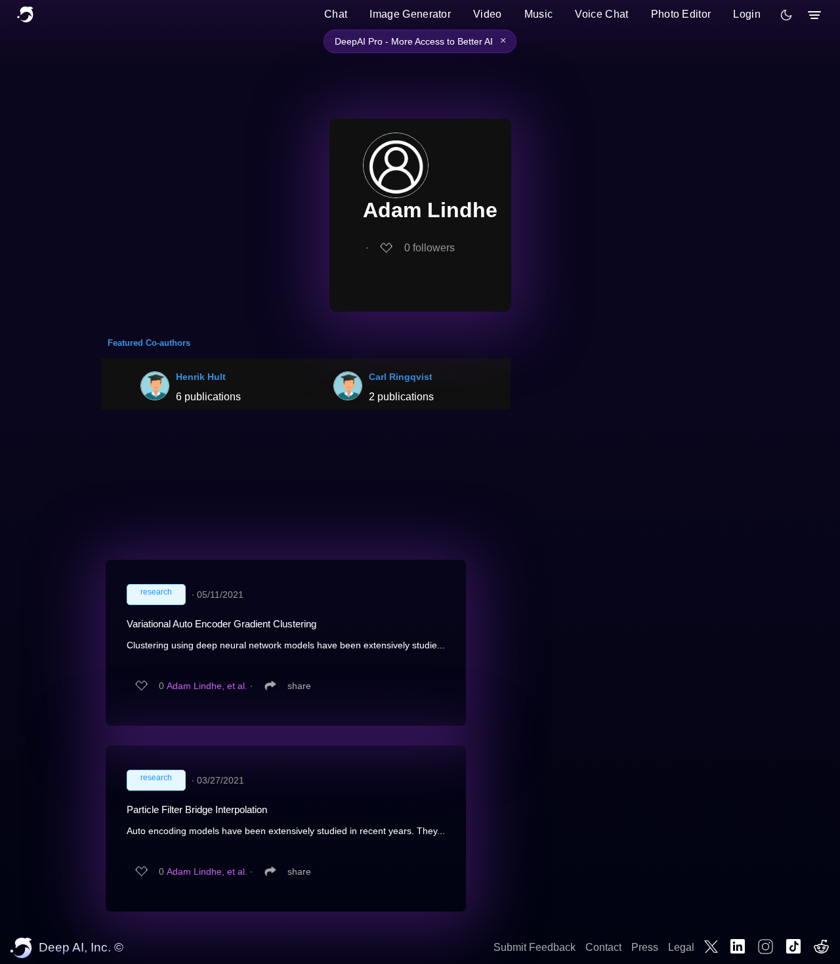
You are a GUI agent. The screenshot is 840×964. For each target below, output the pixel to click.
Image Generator (410, 14)
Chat (335, 14)
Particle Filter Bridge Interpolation (197, 809)
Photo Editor (681, 14)
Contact (603, 947)
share (299, 686)
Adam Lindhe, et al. (207, 686)
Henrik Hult (201, 376)
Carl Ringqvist (400, 376)
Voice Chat (601, 14)
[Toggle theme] (786, 15)
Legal (681, 947)
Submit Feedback (535, 947)
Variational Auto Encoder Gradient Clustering (221, 623)
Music (538, 14)
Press (644, 947)
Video (487, 14)
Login (747, 14)
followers (429, 247)
